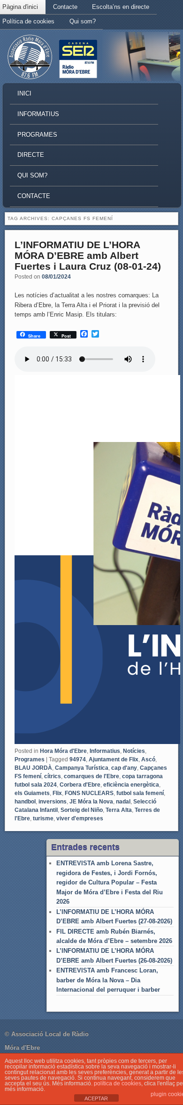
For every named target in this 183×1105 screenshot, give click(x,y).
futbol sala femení (140, 793)
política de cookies (117, 1083)
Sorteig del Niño (82, 810)
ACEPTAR (96, 1098)
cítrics (52, 776)
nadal (123, 801)
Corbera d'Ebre (80, 784)
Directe (30, 154)
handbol (25, 801)
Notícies (134, 751)
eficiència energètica (131, 784)
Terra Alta (119, 810)
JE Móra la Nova (91, 801)
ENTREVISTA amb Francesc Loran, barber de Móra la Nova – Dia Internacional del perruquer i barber (108, 980)
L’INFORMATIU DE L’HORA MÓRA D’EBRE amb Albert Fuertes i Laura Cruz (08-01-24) (88, 255)
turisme (43, 818)
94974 (77, 759)
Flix (57, 793)
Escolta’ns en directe (120, 6)
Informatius (38, 114)
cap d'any (124, 768)
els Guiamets (32, 793)
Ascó (148, 759)
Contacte (65, 6)
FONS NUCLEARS (89, 793)
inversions (52, 801)
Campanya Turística (81, 768)
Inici (24, 93)
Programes (37, 134)
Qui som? (82, 21)
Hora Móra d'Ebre (63, 751)
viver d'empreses (79, 818)
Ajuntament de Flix (113, 759)
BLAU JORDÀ (33, 768)
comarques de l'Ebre (91, 776)
